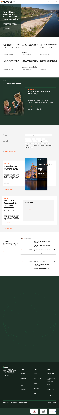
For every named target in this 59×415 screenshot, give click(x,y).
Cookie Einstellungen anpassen (30, 211)
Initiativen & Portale (24, 380)
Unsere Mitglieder (23, 378)
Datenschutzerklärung (46, 207)
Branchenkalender (28, 238)
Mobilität (4, 42)
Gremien (22, 375)
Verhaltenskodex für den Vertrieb (51, 379)
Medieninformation (29, 145)
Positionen (35, 383)
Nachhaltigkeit (40, 141)
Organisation (23, 373)
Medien (22, 387)
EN (48, 1)
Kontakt (22, 381)
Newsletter (49, 382)
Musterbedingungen (50, 373)
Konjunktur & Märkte (46, 143)
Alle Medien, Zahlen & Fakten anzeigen (11, 151)
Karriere (22, 376)
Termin (33, 139)
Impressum (49, 402)
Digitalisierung (28, 139)
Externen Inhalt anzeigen (30, 209)
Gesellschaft (38, 139)
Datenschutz (54, 402)
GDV (22, 238)
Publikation (42, 145)
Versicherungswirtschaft (37, 143)
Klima (43, 139)
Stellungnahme (48, 145)
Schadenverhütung (50, 381)
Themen (35, 371)
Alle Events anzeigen (8, 250)
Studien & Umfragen (29, 147)
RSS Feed (48, 387)
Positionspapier (36, 145)
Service (48, 371)
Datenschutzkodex (50, 376)
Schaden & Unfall (43, 42)
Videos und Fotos (23, 389)
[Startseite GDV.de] (8, 2)
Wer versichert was (50, 386)
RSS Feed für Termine (50, 389)
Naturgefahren (36, 376)
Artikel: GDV (30, 106)
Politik (46, 141)
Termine (35, 395)
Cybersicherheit (43, 58)
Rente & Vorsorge (6, 58)
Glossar (48, 384)
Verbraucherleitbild (50, 375)
